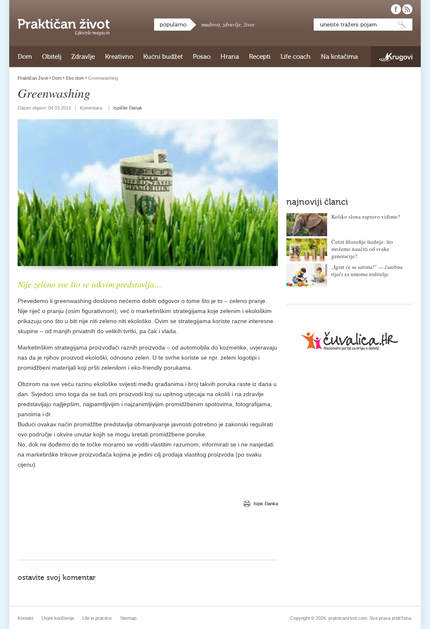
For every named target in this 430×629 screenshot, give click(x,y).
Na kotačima (339, 56)
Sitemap (128, 618)
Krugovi (395, 56)
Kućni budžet (163, 56)
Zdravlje (83, 56)
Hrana (229, 56)
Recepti (259, 56)
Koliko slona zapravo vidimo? (365, 216)
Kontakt (25, 618)
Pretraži (401, 24)
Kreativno (119, 56)
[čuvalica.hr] (349, 341)
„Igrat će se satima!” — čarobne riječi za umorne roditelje (367, 270)
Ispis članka (266, 503)
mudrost (211, 24)
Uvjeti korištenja (58, 618)
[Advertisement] (148, 533)
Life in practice (97, 618)
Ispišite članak (127, 107)
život (249, 24)
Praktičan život (63, 24)
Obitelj (51, 56)
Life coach (296, 56)
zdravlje (232, 24)
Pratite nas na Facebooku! (396, 9)
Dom (25, 56)
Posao (201, 56)
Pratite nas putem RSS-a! (407, 9)
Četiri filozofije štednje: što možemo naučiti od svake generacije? (362, 249)
